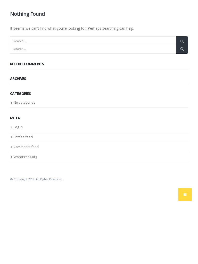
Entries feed (23, 137)
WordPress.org (25, 156)
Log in (18, 127)
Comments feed (26, 146)
